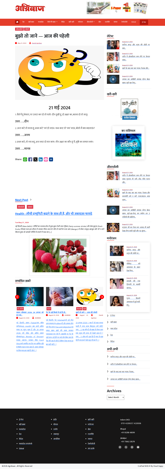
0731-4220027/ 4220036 (131, 423)
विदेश (63, 22)
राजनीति (107, 22)
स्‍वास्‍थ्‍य (30, 206)
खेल (99, 22)
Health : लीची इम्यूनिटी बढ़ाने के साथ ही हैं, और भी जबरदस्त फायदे (53, 213)
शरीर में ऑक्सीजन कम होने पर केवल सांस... (89, 314)
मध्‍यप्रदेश (40, 22)
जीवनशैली (19, 29)
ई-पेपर (144, 22)
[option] (30, 316)
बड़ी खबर (31, 22)
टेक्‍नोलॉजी (124, 22)
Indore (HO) (130, 421)
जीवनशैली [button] (90, 22)
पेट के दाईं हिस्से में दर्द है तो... (26, 312)
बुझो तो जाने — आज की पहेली (57, 312)
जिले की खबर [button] (51, 22)
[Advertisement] (59, 180)
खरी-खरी (71, 22)
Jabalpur (127, 440)
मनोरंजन (80, 22)
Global (133, 22)
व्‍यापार (115, 22)
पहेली (27, 29)
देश (23, 22)
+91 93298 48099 (128, 432)
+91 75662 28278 (128, 441)
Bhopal (127, 430)
